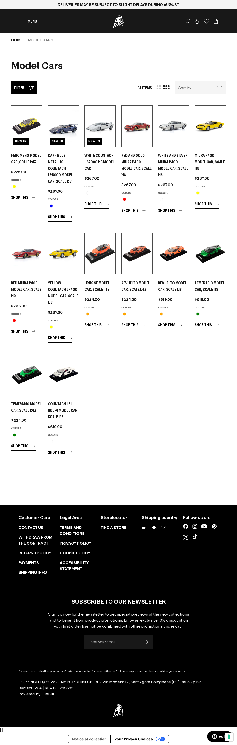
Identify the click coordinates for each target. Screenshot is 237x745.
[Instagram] (195, 526)
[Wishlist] (206, 21)
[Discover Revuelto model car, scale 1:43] (137, 253)
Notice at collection (89, 739)
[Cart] (215, 21)
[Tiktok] (196, 537)
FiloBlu (47, 694)
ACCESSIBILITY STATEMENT (74, 566)
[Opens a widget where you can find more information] (219, 737)
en (144, 527)
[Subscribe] (147, 642)
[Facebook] (185, 526)
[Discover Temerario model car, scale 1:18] (210, 253)
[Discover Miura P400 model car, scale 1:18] (210, 126)
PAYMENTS (29, 563)
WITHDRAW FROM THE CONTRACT (35, 540)
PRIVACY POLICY (75, 543)
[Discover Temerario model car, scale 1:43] (26, 374)
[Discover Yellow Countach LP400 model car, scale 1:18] (63, 253)
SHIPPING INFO (33, 572)
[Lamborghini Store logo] (118, 21)
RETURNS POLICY (35, 553)
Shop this (19, 197)
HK (154, 527)
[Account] (197, 21)
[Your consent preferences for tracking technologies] (229, 737)
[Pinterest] (214, 526)
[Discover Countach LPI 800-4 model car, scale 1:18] (63, 374)
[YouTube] (204, 526)
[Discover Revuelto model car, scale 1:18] (173, 253)
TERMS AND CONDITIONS (72, 530)
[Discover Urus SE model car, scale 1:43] (100, 253)
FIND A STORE (113, 527)
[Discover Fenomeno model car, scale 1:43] (26, 126)
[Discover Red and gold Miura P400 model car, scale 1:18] (137, 126)
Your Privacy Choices (133, 739)
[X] (185, 537)
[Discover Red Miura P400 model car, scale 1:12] (26, 253)
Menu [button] (32, 21)
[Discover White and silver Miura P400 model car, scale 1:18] (173, 126)
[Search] (188, 21)
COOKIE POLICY (75, 553)
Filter (19, 87)
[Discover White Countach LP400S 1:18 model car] (100, 126)
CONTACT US (31, 527)
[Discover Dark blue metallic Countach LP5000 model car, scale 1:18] (63, 126)
